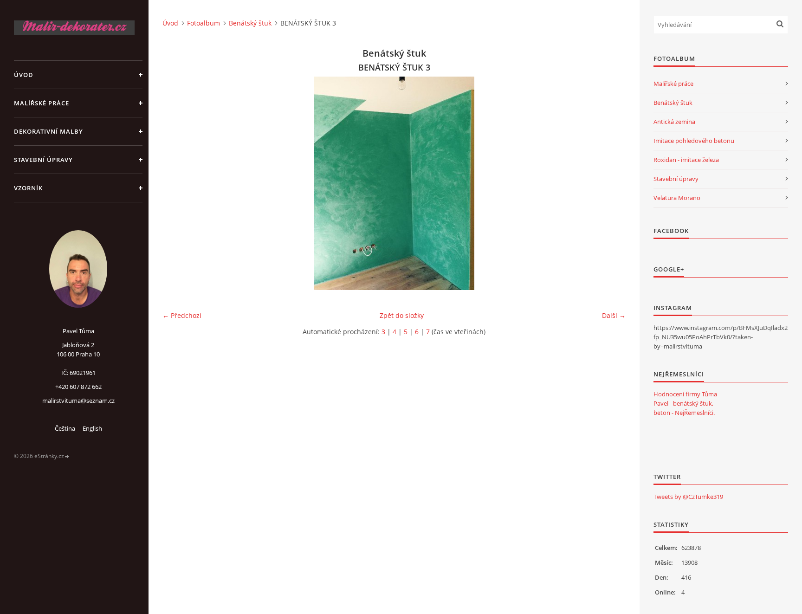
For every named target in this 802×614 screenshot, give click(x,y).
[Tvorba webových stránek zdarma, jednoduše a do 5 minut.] (67, 456)
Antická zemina (674, 121)
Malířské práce (41, 103)
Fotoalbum (203, 23)
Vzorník (28, 188)
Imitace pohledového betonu (693, 140)
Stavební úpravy (43, 159)
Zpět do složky (402, 315)
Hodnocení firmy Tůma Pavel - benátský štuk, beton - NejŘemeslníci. (685, 403)
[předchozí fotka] (177, 183)
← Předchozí (181, 315)
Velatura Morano (676, 198)
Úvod (23, 75)
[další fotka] (610, 183)
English (92, 428)
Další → (614, 315)
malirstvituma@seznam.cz (78, 400)
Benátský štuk (250, 23)
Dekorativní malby (48, 131)
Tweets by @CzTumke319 (688, 496)
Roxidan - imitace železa (686, 159)
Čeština (65, 428)
